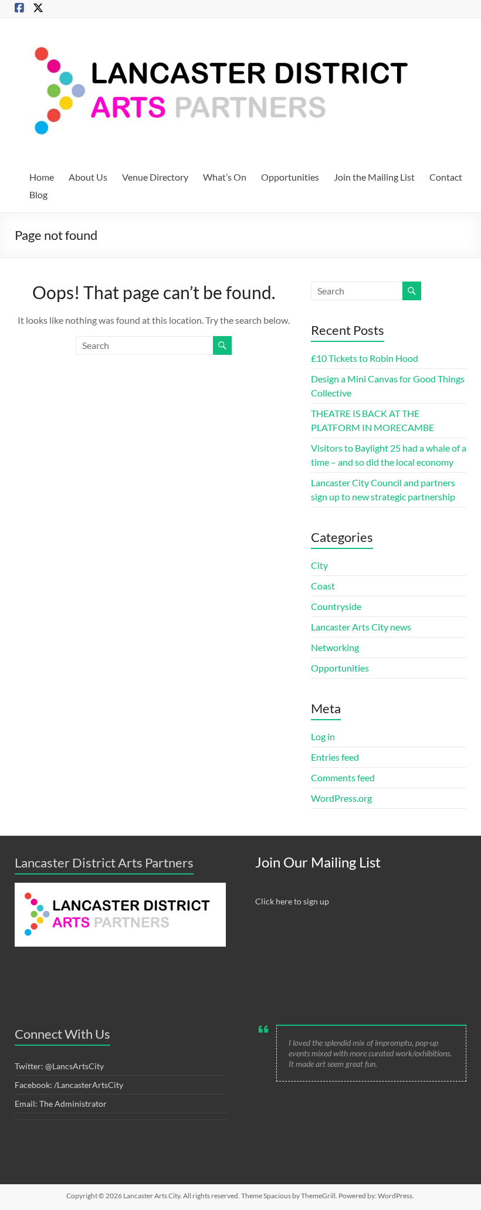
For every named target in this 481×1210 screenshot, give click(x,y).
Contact (445, 176)
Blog (38, 194)
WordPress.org (341, 798)
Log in (323, 736)
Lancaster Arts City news (361, 626)
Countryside (336, 606)
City (319, 565)
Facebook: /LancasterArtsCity (69, 1085)
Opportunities (290, 176)
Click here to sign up (292, 901)
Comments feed (343, 777)
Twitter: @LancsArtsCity (59, 1066)
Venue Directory (155, 176)
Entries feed (335, 756)
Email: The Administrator (61, 1104)
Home (41, 176)
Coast (323, 585)
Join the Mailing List (374, 176)
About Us (88, 176)
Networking (335, 647)
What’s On (224, 176)
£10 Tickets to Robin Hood (364, 358)
